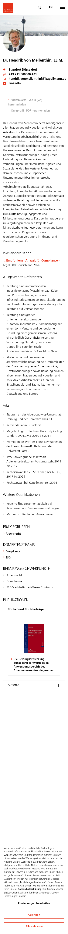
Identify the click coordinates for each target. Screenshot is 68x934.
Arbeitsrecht (13, 534)
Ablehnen (34, 914)
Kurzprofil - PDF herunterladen (30, 110)
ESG (8, 557)
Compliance (13, 551)
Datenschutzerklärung (29, 889)
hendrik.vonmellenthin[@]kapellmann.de (37, 78)
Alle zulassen (34, 926)
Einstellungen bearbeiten (34, 903)
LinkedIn (15, 83)
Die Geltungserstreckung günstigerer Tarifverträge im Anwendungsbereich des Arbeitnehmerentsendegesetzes (33, 665)
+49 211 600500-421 (23, 74)
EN (51, 7)
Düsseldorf (29, 69)
